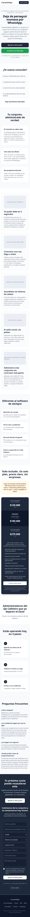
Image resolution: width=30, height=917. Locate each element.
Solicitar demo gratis (15, 583)
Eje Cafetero (8, 906)
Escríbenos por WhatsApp (15, 51)
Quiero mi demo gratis (15, 877)
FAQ (21, 903)
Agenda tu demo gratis (15, 45)
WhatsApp (22, 906)
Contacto (15, 906)
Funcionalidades (8, 903)
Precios (16, 903)
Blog (25, 903)
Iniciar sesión (23, 2)
